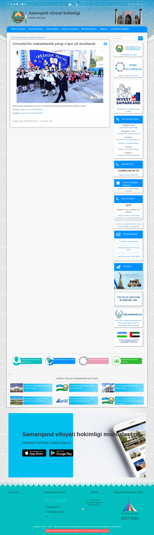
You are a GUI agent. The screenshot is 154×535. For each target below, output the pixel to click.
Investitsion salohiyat (120, 29)
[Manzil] (17, 4)
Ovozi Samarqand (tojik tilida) (128, 256)
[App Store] (34, 453)
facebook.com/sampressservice (128, 140)
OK (47, 517)
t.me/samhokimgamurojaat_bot (128, 134)
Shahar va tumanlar (70, 29)
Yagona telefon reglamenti (128, 175)
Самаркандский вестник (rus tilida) (128, 249)
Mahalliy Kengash (89, 29)
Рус (137, 4)
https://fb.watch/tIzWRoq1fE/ (32, 113)
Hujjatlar (103, 29)
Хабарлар (41, 37)
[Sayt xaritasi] (14, 4)
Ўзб (133, 4)
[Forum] (22, 4)
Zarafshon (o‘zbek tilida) (128, 241)
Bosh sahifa (15, 37)
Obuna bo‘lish (54, 507)
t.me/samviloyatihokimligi (128, 127)
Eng (141, 4)
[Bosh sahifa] (11, 4)
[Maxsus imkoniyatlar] (70, 5)
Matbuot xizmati (18, 29)
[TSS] (19, 4)
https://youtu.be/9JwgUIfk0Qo (31, 109)
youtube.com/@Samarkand (128, 149)
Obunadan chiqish (56, 512)
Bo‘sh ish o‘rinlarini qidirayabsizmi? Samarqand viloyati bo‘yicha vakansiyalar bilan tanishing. (128, 322)
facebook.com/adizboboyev (128, 143)
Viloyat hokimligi (36, 29)
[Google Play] (61, 453)
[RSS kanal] (25, 4)
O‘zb (129, 4)
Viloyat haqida (52, 29)
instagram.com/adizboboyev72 (128, 155)
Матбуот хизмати (28, 37)
